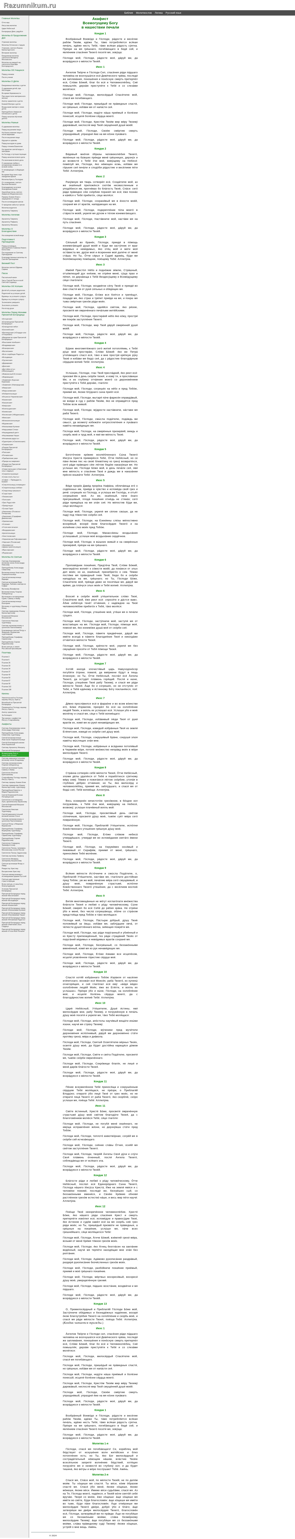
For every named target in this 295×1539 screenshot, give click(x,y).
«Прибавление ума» (10, 458)
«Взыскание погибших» (11, 342)
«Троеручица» (7, 506)
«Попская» (6, 452)
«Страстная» (7, 494)
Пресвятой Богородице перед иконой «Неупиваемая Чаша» (13, 914)
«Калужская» (7, 403)
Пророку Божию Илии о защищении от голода (11, 198)
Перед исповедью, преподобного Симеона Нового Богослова (14, 248)
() (11, 546)
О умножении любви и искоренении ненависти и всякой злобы (12, 165)
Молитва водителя (9, 208)
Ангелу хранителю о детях (12, 101)
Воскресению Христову (11, 871)
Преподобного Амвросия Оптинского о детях (11, 113)
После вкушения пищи (11, 137)
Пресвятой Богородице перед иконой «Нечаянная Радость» (13, 919)
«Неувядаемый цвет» (10, 432)
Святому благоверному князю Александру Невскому (13, 729)
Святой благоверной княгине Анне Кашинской (13, 743)
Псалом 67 (6, 681)
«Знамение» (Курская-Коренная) (10, 381)
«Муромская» (7, 424)
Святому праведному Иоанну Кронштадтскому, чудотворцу (13, 786)
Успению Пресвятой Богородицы (10, 890)
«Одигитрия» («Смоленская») (13, 441)
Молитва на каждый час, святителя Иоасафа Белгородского (11, 64)
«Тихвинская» (7, 497)
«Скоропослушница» (10, 474)
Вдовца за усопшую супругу (13, 299)
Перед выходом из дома (11, 143)
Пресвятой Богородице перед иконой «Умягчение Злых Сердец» (13, 924)
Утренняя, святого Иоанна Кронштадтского (12, 49)
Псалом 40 (6, 675)
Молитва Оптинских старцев (13, 45)
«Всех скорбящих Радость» (13, 354)
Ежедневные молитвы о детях (14, 85)
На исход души (8, 308)
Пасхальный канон (9, 277)
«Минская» (6, 418)
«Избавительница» (9, 394)
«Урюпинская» (7, 521)
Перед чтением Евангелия (12, 146)
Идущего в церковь (9, 140)
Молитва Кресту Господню (12, 179)
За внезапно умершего (11, 302)
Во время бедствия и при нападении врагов (12, 175)
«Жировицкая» (7, 377)
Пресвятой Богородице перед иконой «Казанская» (13, 904)
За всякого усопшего (10, 305)
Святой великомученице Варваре (11, 578)
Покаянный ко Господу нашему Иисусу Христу (14, 708)
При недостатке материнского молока (13, 97)
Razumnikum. (29, 5)
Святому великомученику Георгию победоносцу (12, 764)
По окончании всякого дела (12, 160)
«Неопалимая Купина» (11, 427)
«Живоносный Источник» (12, 374)
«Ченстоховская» (9, 536)
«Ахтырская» (7, 319)
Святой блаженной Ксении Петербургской (12, 796)
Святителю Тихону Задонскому (14, 853)
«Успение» (6, 524)
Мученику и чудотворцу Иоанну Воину (14, 607)
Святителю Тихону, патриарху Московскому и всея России (14, 849)
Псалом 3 (5, 657)
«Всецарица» (7, 357)
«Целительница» (8, 533)
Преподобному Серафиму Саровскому (12, 638)
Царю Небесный (8, 28)
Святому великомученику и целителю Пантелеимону (13, 626)
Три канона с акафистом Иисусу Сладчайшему (11, 719)
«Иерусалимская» (9, 391)
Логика (159, 12)
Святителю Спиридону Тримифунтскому (11, 844)
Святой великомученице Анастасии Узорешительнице (13, 739)
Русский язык (173, 12)
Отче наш (5, 22)
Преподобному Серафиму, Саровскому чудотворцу (12, 834)
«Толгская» (6, 500)
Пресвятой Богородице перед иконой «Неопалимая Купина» (13, 909)
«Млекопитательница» (11, 421)
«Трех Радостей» (8, 503)
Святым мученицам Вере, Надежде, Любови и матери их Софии (14, 584)
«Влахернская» (8, 348)
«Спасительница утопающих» (13, 485)
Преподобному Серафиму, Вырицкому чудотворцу (12, 830)
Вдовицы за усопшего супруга (14, 296)
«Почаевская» (7, 455)
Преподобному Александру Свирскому (13, 568)
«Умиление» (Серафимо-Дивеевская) (11, 517)
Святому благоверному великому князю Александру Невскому (13, 563)
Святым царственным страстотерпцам (10, 880)
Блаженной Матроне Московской (10, 617)
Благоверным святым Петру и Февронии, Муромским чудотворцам (14, 632)
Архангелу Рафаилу (10, 222)
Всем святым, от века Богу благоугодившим (12, 885)
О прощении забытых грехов (13, 205)
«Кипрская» (6, 406)
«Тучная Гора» (7, 509)
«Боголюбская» (8, 330)
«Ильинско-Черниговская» (12, 397)
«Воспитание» (7, 351)
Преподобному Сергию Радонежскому (11, 643)
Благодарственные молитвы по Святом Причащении (14, 258)
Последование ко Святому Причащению (12, 253)
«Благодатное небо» (10, 327)
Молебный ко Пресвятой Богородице (11, 703)
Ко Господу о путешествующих (14, 154)
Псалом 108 (6, 689)
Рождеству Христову (10, 868)
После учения (7, 77)
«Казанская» (7, 400)
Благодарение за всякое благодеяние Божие (11, 188)
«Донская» (6, 366)
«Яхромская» (7, 553)
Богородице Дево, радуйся (12, 31)
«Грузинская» (7, 360)
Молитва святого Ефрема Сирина (12, 268)
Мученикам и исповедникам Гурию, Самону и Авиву (13, 597)
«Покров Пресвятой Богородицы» (9, 448)
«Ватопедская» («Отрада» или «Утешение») (14, 333)
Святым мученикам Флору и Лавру (13, 864)
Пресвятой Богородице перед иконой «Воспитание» (13, 895)
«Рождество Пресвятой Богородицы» (11, 465)
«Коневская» (7, 412)
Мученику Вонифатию (10, 589)
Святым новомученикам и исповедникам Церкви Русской (14, 875)
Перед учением (8, 74)
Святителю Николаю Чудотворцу (10, 810)
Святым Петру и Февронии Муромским (12, 825)
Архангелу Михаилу (10, 225)
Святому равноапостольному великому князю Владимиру (13, 759)
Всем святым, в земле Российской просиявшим (11, 647)
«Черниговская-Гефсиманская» (14, 539)
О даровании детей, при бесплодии (11, 89)
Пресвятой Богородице (11, 750)
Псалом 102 (6, 687)
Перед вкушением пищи (11, 130)
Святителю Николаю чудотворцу (10, 622)
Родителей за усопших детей (13, 293)
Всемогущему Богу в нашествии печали (10, 754)
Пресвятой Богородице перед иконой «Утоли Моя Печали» (13, 930)
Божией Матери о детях (11, 104)
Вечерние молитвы (9, 53)
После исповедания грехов (12, 202)
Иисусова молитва (9, 25)
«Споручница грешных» (11, 491)
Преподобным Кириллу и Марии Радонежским (12, 791)
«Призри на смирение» (11, 461)
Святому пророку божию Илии (14, 782)
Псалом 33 (6, 666)
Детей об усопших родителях (13, 290)
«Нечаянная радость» (10, 438)
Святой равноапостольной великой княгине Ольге (12, 815)
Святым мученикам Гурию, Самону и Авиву (12, 769)
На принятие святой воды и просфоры (13, 150)
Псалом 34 (6, 669)
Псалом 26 (6, 663)
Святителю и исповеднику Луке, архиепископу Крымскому (14, 801)
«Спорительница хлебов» (12, 488)
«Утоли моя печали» (10, 527)
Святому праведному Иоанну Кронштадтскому (13, 612)
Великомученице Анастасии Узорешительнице (13, 573)
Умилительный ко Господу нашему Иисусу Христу (12, 698)
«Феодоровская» (8, 530)
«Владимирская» (8, 345)
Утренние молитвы (9, 42)
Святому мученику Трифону (13, 856)
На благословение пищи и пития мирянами (12, 133)
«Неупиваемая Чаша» (10, 435)
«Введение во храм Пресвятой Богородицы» (14, 338)
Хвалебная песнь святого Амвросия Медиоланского (12, 193)
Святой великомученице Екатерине (11, 602)
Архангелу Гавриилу (10, 211)
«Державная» (7, 363)
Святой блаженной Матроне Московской (13, 805)
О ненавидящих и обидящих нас (13, 171)
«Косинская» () (13, 415)
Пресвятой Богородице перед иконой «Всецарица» (13, 899)
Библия (128, 12)
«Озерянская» (7, 444)
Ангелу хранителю (9, 712)
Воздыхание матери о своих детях (13, 108)
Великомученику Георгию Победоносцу (12, 593)
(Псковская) (11, 542)
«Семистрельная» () (14, 470)
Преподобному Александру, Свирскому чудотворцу (13, 734)
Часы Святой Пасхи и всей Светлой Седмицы (12, 281)
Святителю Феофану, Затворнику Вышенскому (12, 860)
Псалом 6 (5, 660)
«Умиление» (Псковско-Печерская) (11, 512)
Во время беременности (11, 93)
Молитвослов (144, 12)
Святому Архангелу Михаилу (13, 747)
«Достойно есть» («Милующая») (8, 370)
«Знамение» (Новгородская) (13, 385)
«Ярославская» (8, 550)
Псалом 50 (6, 678)
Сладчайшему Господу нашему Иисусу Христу (14, 778)
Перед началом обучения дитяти (12, 117)
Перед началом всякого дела (13, 157)
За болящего (7, 715)
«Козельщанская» (9, 409)
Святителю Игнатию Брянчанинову (10, 773)
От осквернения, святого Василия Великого (11, 183)
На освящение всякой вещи (13, 235)
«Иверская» (6, 388)
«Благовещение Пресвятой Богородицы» (12, 323)
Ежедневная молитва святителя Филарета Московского (10, 57)
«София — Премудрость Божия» (11, 481)
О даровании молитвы (10, 127)
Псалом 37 (6, 672)
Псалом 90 (6, 684)
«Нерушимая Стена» (10, 430)
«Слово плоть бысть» (10, 477)
